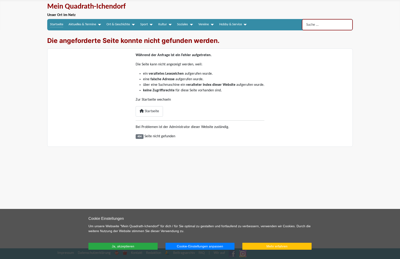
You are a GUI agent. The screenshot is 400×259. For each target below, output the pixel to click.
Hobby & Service (230, 24)
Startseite (56, 24)
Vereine (203, 24)
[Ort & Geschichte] (132, 24)
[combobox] (327, 24)
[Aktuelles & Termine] (98, 24)
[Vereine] (211, 24)
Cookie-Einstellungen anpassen (200, 246)
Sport (144, 24)
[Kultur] (169, 24)
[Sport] (150, 24)
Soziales (182, 24)
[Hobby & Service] (244, 24)
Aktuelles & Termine (82, 24)
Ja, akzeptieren (123, 246)
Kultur (162, 24)
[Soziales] (190, 24)
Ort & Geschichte (118, 24)
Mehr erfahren (277, 246)
